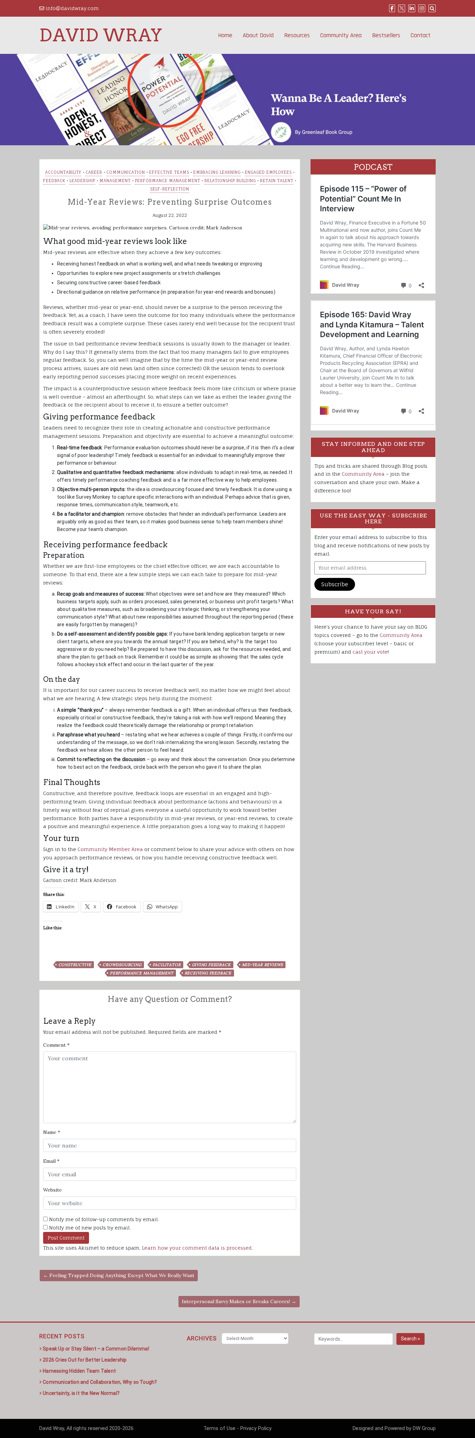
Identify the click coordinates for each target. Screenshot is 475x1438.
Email (51, 1161)
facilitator (167, 964)
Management (115, 180)
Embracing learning (217, 172)
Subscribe (334, 584)
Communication (125, 172)
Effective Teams (169, 172)
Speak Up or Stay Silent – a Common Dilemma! (96, 1348)
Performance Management (167, 180)
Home (225, 35)
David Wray (100, 35)
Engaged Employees (268, 172)
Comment (56, 1045)
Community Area (341, 35)
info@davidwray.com (71, 8)
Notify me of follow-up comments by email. (104, 1219)
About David (258, 35)
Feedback (54, 180)
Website (52, 1190)
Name (51, 1132)
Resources (297, 35)
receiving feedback (208, 973)
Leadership (82, 180)
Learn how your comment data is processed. (197, 1248)
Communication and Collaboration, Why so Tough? (100, 1382)
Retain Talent (276, 180)
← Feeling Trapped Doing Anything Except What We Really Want (118, 1275)
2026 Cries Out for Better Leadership (85, 1360)
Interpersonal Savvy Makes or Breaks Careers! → (239, 1301)
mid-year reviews (262, 964)
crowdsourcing (122, 964)
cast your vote (370, 652)
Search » (410, 1338)
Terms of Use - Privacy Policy (237, 1428)
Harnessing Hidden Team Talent (79, 1371)
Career (94, 172)
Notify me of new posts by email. (90, 1228)
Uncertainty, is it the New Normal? (81, 1393)
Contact (420, 35)
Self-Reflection (169, 189)
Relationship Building (230, 180)
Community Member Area (110, 849)
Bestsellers (386, 35)
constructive (75, 964)
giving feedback (211, 964)
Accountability (63, 172)
